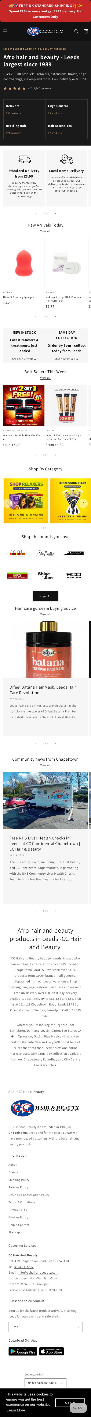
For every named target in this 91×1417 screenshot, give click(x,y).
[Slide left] (36, 213)
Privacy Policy (17, 1210)
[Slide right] (55, 213)
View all (45, 231)
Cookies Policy (18, 1217)
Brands (13, 1172)
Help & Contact (18, 1225)
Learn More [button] (16, 1410)
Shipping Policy (18, 1180)
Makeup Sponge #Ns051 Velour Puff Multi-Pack (63, 298)
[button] (5, 31)
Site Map (14, 1232)
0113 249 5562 (24, 1267)
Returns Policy (18, 1187)
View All (46, 596)
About (12, 1165)
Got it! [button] (70, 1402)
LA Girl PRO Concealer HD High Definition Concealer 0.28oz (63, 437)
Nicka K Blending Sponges (18, 297)
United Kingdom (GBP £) (43, 1383)
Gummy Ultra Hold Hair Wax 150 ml (21, 437)
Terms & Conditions (21, 1202)
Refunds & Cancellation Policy (28, 1195)
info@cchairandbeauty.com (38, 1272)
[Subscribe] (78, 1327)
